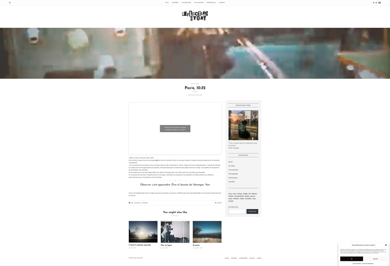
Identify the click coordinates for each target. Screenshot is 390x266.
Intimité (231, 196)
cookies (259, 258)
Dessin (234, 193)
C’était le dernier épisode (140, 245)
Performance (211, 2)
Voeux (254, 198)
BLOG (167, 2)
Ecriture (239, 193)
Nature (230, 198)
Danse (230, 193)
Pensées (236, 198)
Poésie (242, 198)
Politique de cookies (357, 263)
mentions (252, 258)
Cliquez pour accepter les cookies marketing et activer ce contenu (175, 128)
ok (352, 259)
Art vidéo (175, 2)
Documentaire (186, 2)
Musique (252, 196)
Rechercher (233, 207)
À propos (222, 2)
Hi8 (156, 160)
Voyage (231, 201)
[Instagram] (9, 2)
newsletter (234, 258)
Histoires (254, 193)
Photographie (198, 2)
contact (227, 258)
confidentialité (243, 258)
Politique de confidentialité (367, 263)
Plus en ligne (166, 245)
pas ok (375, 259)
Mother (247, 196)
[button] (386, 245)
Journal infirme (141, 203)
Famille (245, 193)
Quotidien (248, 198)
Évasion (196, 245)
